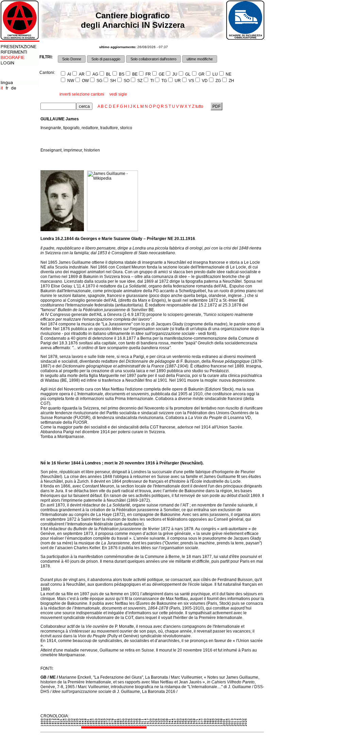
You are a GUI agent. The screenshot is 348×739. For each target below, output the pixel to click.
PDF (216, 106)
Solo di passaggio (105, 59)
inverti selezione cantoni (81, 94)
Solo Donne (71, 59)
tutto (199, 106)
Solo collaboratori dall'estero (153, 59)
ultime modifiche (200, 59)
